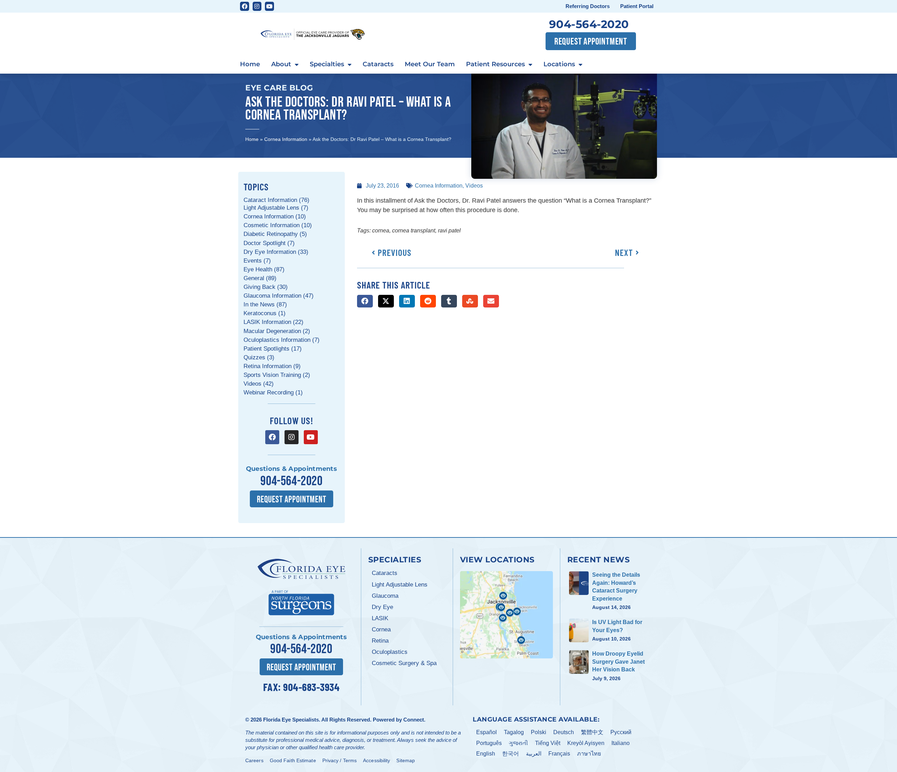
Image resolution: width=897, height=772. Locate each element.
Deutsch (563, 732)
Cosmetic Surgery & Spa (404, 663)
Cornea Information (285, 139)
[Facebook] (244, 6)
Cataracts (378, 64)
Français (559, 754)
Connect (413, 720)
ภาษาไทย (589, 754)
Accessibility (376, 760)
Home (250, 64)
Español (486, 732)
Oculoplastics (390, 652)
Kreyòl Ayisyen (585, 743)
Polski (538, 732)
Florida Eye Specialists (291, 720)
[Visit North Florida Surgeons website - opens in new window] (301, 601)
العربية (533, 754)
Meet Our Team (430, 64)
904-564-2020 (589, 24)
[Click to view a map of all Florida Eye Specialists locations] (506, 614)
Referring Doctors (588, 6)
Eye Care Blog (279, 87)
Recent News (598, 559)
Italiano (620, 743)
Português (489, 743)
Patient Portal (636, 6)
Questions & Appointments (291, 469)
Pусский (620, 732)
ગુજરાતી (518, 743)
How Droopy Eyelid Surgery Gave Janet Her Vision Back (618, 661)
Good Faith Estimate (293, 760)
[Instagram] (257, 6)
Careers (254, 760)
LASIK (380, 618)
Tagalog (514, 732)
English (485, 754)
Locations (559, 64)
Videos (474, 186)
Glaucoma (385, 595)
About (281, 64)
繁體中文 (592, 732)
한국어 (510, 754)
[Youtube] (269, 6)
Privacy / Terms (339, 760)
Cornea (381, 629)
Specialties (327, 64)
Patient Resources (495, 64)
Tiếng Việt (547, 743)
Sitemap (405, 760)
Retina (380, 640)
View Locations (497, 559)
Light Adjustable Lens (399, 584)
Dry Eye (382, 607)
